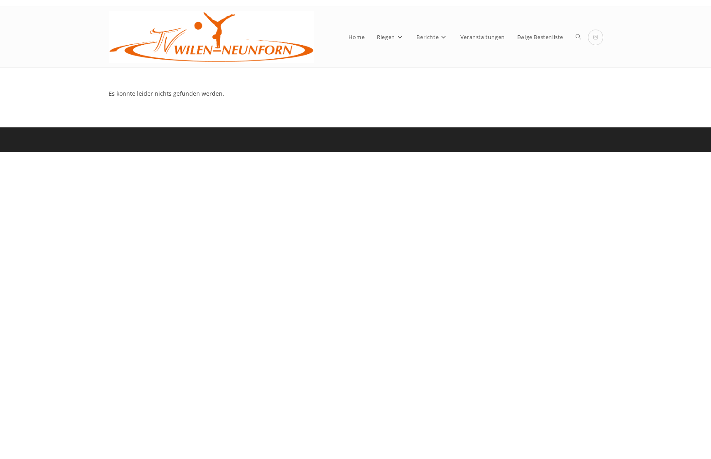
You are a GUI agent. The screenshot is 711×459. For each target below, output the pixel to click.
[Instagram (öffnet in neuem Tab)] (595, 37)
